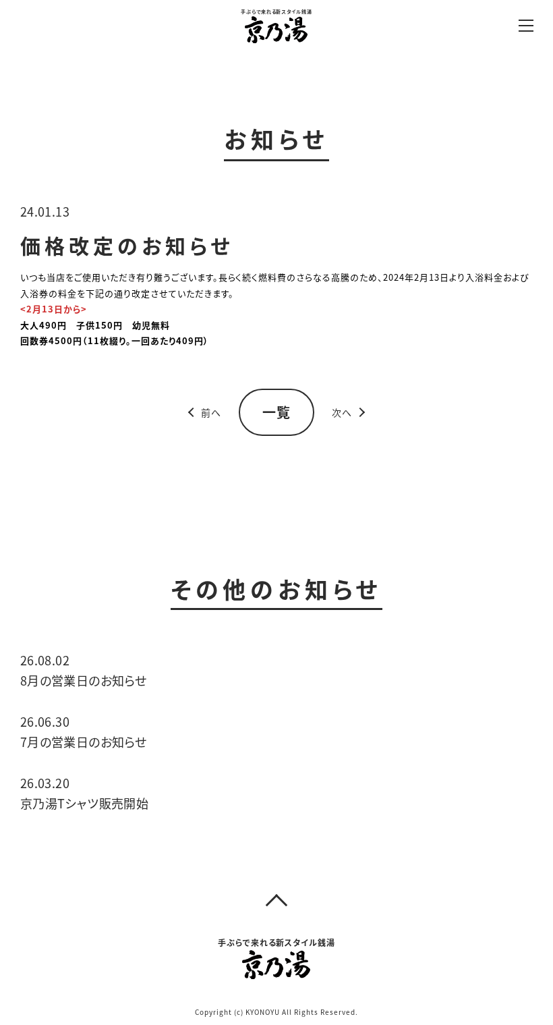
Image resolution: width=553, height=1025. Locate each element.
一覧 (276, 412)
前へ (211, 412)
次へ (342, 412)
